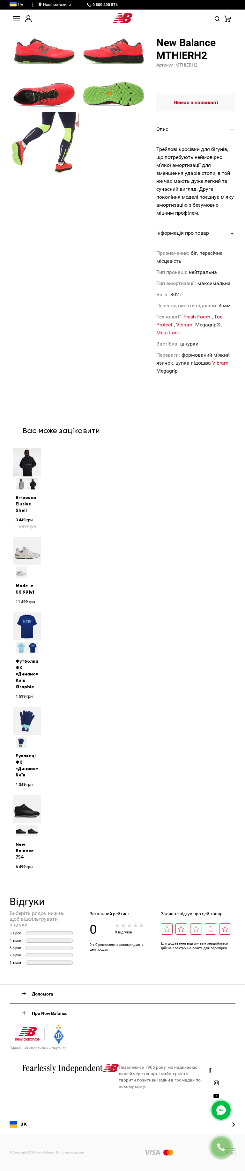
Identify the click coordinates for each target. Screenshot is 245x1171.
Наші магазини (57, 5)
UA (20, 5)
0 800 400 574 (105, 5)
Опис (162, 129)
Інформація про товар (182, 233)
